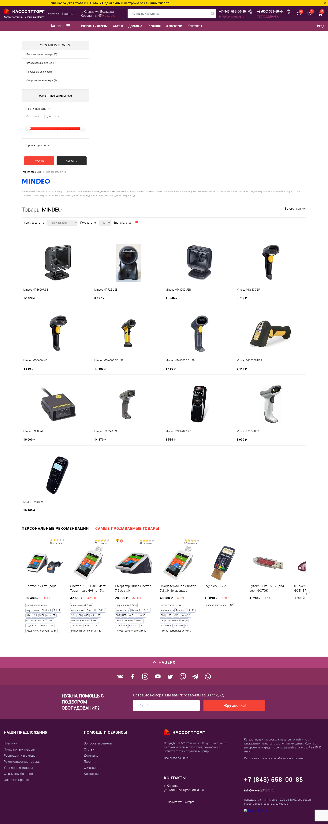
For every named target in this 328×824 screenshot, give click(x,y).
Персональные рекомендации (55, 528)
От (27, 116)
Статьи (118, 26)
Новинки (10, 743)
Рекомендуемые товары (22, 761)
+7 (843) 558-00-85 (232, 11)
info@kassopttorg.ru (231, 16)
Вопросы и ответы (94, 26)
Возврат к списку (295, 208)
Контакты (195, 26)
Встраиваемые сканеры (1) (41, 63)
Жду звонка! (234, 705)
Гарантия (154, 26)
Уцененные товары (18, 768)
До (49, 116)
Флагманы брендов (18, 774)
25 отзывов (56, 543)
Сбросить (71, 160)
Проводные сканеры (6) (39, 71)
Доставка (135, 26)
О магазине (174, 26)
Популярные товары (19, 749)
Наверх (167, 662)
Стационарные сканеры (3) (41, 80)
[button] (306, 594)
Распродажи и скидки (20, 755)
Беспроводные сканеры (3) (41, 54)
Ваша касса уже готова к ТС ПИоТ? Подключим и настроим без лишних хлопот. (75, 3)
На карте (108, 15)
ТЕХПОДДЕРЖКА (268, 16)
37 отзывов (101, 543)
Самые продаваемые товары (127, 528)
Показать (39, 160)
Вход (320, 26)
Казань (67, 14)
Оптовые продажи (18, 780)
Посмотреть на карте (181, 801)
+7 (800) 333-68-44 (270, 11)
